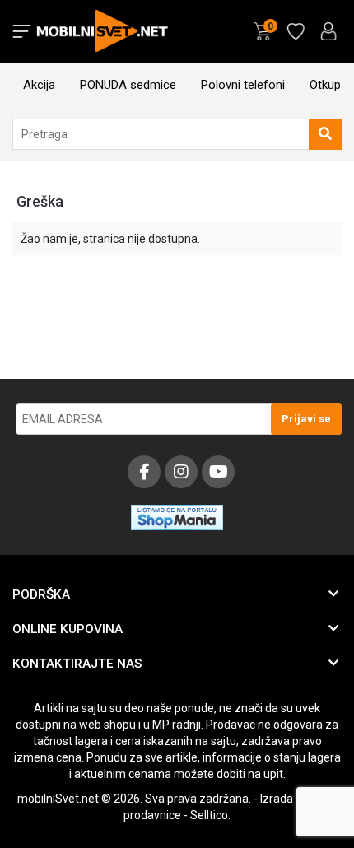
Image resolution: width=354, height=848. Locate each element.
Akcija (39, 84)
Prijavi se (306, 418)
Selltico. (210, 815)
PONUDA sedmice (128, 84)
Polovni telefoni (243, 84)
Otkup (325, 84)
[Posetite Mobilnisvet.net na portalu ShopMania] (177, 529)
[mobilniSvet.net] (104, 31)
